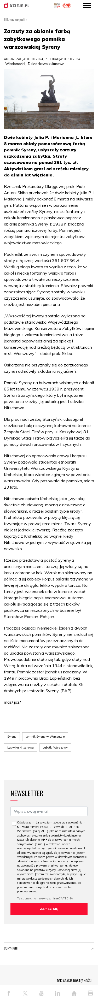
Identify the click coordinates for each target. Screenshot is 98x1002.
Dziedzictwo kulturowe (46, 64)
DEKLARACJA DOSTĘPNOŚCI (74, 980)
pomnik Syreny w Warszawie (45, 736)
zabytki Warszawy (55, 747)
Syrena (11, 736)
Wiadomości (15, 64)
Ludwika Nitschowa (20, 747)
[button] (92, 949)
